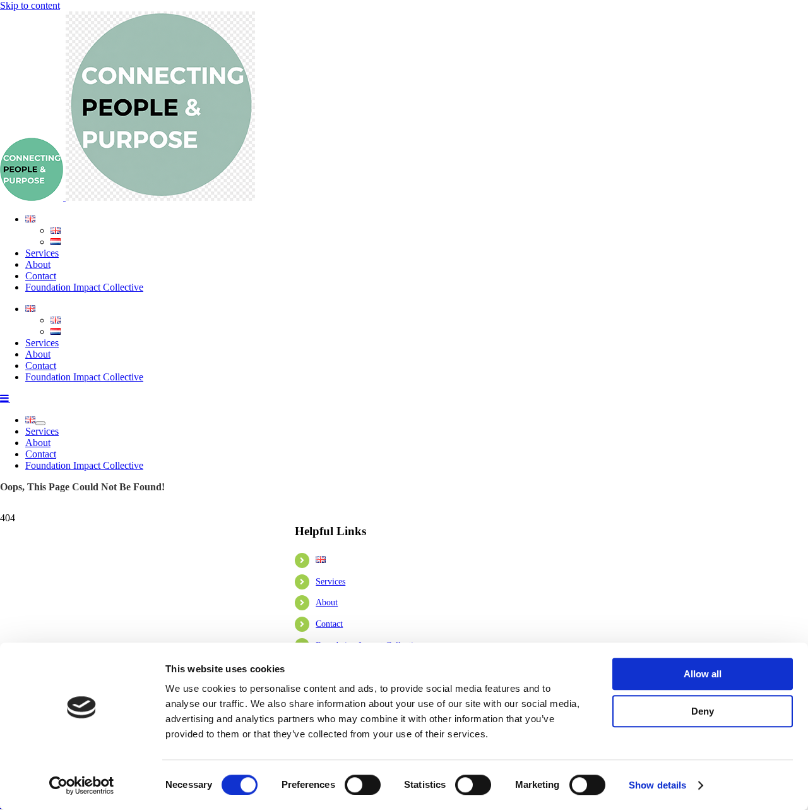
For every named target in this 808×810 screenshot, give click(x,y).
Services (330, 581)
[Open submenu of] (40, 423)
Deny (702, 711)
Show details (657, 785)
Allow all (703, 673)
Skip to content (30, 5)
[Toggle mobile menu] (5, 398)
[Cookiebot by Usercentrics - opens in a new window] (82, 785)
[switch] (363, 785)
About (327, 602)
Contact (329, 624)
